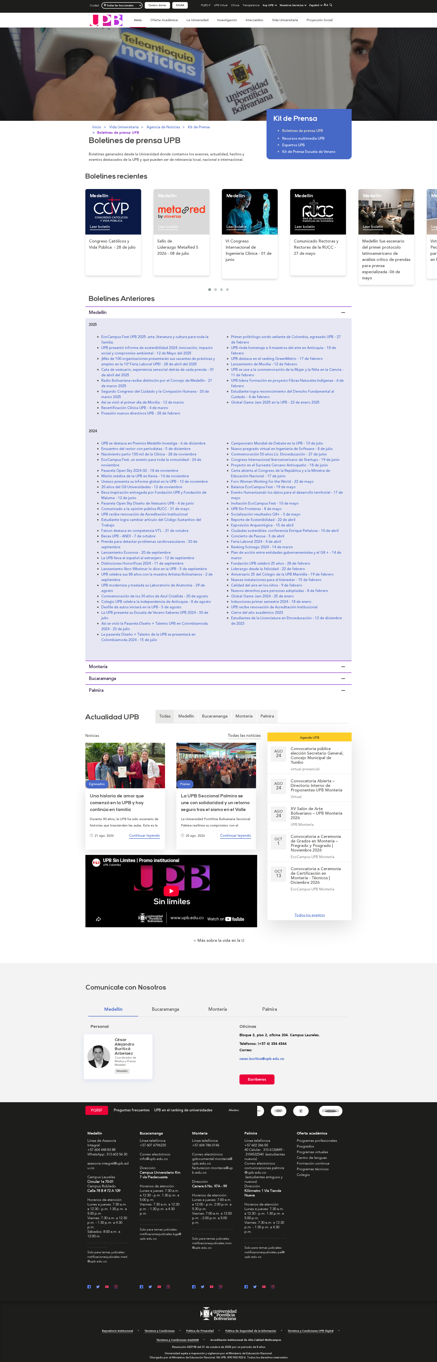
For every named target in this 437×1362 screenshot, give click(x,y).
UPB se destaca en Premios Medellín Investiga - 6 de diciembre (153, 443)
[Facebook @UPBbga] (141, 1287)
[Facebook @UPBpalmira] (246, 1287)
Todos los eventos (310, 915)
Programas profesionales (317, 1140)
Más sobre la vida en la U (220, 940)
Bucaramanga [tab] (215, 716)
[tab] (218, 312)
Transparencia (251, 5)
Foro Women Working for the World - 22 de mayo (272, 481)
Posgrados (305, 1146)
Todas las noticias (244, 736)
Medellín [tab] (186, 716)
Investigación (227, 20)
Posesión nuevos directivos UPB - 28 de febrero (140, 413)
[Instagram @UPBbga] (168, 1287)
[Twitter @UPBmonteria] (202, 1287)
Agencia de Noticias (163, 127)
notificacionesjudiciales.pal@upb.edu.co (264, 1254)
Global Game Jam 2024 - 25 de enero (262, 596)
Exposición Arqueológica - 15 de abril (262, 525)
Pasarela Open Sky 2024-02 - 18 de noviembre (139, 470)
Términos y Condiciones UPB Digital (310, 1331)
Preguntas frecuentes (132, 1110)
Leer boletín (100, 227)
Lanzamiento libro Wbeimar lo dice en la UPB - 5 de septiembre (154, 569)
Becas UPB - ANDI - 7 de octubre (128, 536)
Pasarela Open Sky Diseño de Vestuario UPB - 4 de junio (147, 503)
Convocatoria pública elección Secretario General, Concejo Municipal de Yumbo (317, 755)
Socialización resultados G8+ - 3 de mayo (265, 514)
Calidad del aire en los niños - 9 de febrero (266, 585)
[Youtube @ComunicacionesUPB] (107, 1287)
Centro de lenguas (312, 1157)
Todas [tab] (164, 716)
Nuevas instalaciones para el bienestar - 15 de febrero (276, 580)
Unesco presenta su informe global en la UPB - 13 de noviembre (154, 481)
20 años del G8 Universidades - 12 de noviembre (141, 487)
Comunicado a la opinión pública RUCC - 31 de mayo (145, 509)
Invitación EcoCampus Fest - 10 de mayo (265, 503)
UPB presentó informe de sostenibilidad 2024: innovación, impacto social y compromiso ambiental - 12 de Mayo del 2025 (157, 350)
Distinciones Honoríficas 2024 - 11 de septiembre (142, 563)
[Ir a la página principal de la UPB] (106, 20)
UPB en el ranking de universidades (183, 1110)
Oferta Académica (164, 20)
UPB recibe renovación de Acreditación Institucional (144, 514)
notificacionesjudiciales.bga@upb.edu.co (160, 1236)
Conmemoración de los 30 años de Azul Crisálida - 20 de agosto (154, 596)
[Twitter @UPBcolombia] (98, 1287)
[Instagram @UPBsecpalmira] (272, 1287)
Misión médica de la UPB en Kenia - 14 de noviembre (145, 476)
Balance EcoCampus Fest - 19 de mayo (263, 487)
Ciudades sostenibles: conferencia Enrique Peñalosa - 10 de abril (285, 530)
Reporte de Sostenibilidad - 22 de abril (263, 520)
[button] (218, 312)
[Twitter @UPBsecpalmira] (255, 1287)
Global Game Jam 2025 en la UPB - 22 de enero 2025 (275, 402)
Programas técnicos (313, 1169)
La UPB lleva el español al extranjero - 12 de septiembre (147, 558)
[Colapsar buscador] (330, 5)
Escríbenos (257, 1079)
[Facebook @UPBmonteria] (194, 1287)
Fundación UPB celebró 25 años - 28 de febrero (270, 563)
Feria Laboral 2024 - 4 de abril (256, 541)
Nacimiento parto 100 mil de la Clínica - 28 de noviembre (148, 454)
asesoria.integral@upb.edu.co (108, 1165)
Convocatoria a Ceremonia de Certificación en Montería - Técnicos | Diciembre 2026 (316, 876)
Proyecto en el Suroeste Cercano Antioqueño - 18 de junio (279, 465)
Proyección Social (320, 20)
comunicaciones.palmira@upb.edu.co (264, 1170)
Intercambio (254, 20)
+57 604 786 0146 (205, 1145)
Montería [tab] (244, 716)
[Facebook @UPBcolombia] (89, 1287)
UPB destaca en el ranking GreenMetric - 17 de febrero (277, 358)
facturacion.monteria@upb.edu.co (212, 1170)
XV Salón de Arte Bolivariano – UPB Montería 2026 (316, 813)
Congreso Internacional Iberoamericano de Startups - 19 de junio (285, 459)
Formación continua (313, 1163)
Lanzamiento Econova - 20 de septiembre (136, 552)
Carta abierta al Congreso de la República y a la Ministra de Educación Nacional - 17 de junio (280, 473)
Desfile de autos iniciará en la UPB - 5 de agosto (141, 607)
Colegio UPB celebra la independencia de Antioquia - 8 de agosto (156, 601)
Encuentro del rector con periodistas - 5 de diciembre (146, 449)
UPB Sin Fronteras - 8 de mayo (256, 509)
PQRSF (96, 1110)
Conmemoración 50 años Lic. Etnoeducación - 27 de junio (279, 454)
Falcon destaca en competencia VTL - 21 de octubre (144, 530)
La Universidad (197, 20)
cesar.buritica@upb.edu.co (261, 1058)
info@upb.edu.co (154, 1159)
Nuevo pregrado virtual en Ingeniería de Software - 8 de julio (282, 449)
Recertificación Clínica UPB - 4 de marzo (134, 408)
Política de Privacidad (200, 1331)
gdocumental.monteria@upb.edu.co (212, 1161)
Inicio (138, 20)
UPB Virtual (221, 5)
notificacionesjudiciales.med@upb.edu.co (107, 1259)
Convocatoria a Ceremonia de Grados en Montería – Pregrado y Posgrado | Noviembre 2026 (316, 843)
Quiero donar (157, 5)
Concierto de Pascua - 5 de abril (257, 536)
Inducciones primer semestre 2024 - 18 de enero (271, 601)
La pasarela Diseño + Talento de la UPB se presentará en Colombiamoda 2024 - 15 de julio (148, 637)
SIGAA (180, 5)
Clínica (235, 5)
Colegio (303, 1174)
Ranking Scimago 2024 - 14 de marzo (262, 547)
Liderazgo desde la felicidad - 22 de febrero (268, 569)
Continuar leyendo (144, 835)
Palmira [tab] (267, 716)
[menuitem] (138, 23)
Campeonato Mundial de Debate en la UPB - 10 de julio (277, 443)
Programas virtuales (312, 1152)
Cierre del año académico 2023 (257, 612)
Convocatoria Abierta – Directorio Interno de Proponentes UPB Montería (316, 785)
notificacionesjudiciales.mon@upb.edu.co (212, 1245)
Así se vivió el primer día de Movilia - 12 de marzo (142, 402)
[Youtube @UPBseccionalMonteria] (211, 1287)
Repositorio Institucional (117, 1331)
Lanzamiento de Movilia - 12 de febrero (264, 364)
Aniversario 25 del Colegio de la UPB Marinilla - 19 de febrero (282, 574)
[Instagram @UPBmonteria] (220, 1287)
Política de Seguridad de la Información (250, 1331)
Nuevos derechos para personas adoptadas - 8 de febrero (279, 591)
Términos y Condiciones (160, 1331)
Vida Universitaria (285, 20)
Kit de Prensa (199, 127)
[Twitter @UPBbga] (150, 1287)
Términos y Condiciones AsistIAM (177, 1340)
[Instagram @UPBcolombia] (115, 1287)
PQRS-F (206, 5)
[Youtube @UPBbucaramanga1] (159, 1287)
